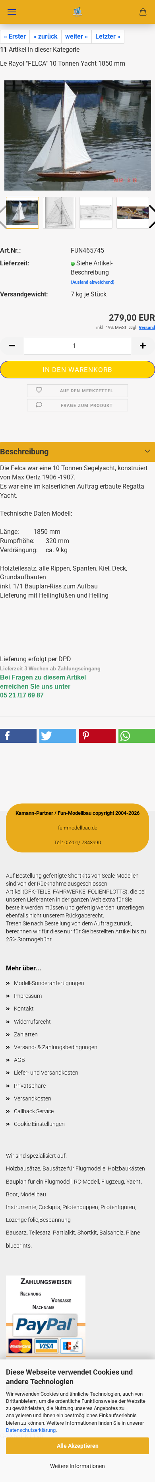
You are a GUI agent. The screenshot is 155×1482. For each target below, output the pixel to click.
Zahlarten (26, 1034)
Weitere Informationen (77, 1466)
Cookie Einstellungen (39, 1124)
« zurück (45, 36)
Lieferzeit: (14, 263)
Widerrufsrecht (32, 1022)
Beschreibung (24, 451)
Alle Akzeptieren (78, 1446)
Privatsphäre (30, 1086)
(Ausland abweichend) (92, 282)
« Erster (15, 36)
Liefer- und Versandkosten (46, 1072)
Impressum (28, 996)
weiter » (76, 36)
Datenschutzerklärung (31, 1430)
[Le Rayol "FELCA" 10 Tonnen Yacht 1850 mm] (77, 134)
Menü (12, 12)
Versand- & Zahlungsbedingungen (55, 1047)
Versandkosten (32, 1098)
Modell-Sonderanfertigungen (49, 983)
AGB (19, 1060)
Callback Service (34, 1111)
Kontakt (24, 1008)
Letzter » (107, 36)
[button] (12, 346)
